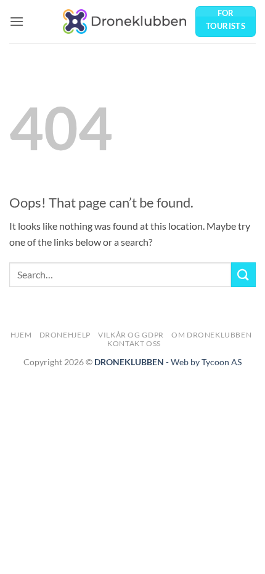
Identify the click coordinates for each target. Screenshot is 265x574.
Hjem (20, 334)
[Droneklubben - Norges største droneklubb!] (124, 21)
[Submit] (243, 274)
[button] (16, 21)
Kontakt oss (134, 343)
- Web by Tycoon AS (204, 362)
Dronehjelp (65, 334)
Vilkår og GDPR (131, 334)
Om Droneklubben (211, 334)
